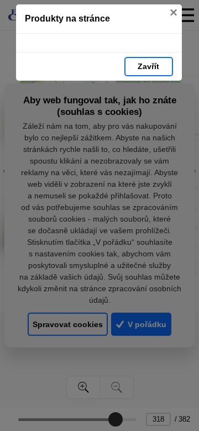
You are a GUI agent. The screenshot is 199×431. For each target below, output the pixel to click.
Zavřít (148, 66)
